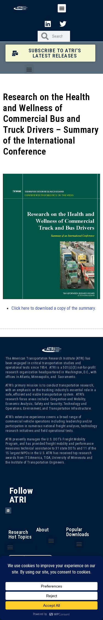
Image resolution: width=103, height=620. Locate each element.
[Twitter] (63, 24)
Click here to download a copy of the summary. (54, 308)
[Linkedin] (48, 24)
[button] (62, 8)
